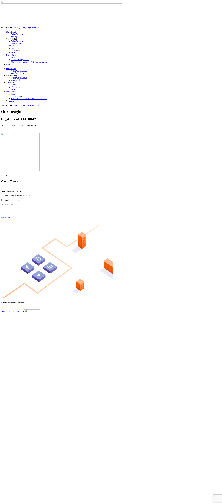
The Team (15, 50)
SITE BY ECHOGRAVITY (12, 311)
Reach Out (5, 217)
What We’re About (19, 34)
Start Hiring (11, 32)
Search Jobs (16, 43)
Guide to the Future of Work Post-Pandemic (29, 62)
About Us (10, 46)
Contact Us (10, 64)
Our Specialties (17, 36)
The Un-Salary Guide (20, 60)
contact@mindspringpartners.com (26, 27)
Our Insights (11, 55)
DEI (13, 53)
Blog (13, 57)
